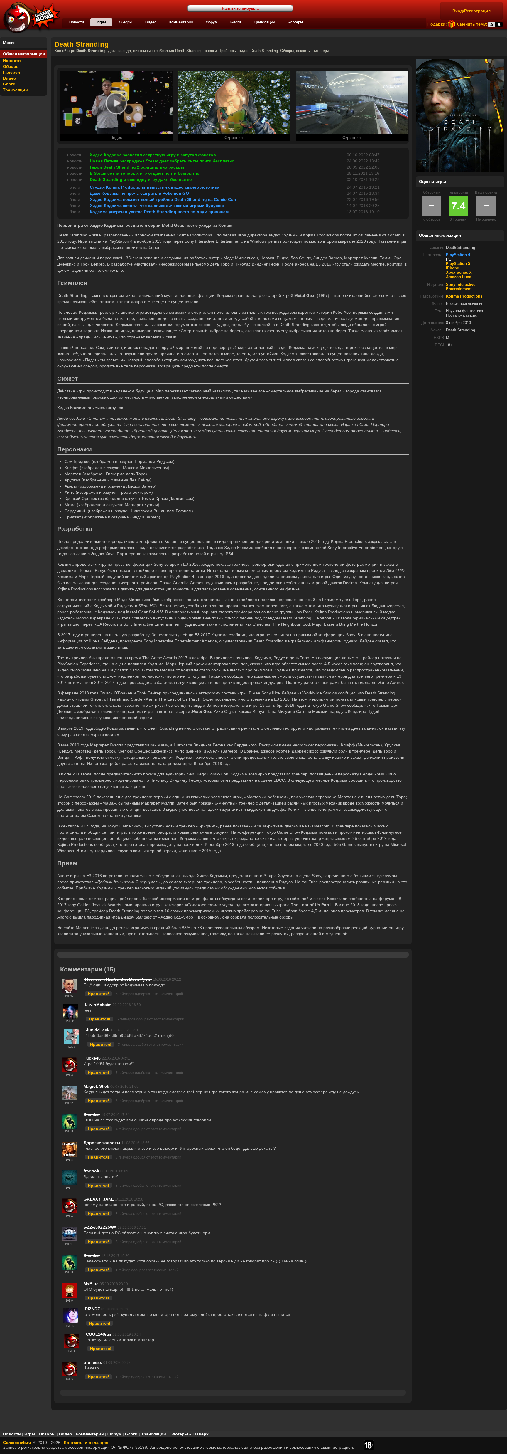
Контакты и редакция (86, 1442)
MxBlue (91, 1283)
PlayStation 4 (458, 255)
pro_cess (93, 1362)
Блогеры (295, 22)
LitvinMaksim (98, 1004)
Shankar (92, 1114)
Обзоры (125, 22)
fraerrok (91, 1170)
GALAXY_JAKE (99, 1199)
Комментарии (181, 22)
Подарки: (437, 24)
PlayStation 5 (458, 264)
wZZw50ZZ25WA (100, 1227)
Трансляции (264, 22)
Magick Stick (96, 1086)
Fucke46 (92, 1058)
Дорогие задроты (102, 1142)
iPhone (452, 268)
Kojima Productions (464, 296)
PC (448, 259)
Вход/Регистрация (471, 11)
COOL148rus (98, 1334)
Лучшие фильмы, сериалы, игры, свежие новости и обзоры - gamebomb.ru (30, 17)
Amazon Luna (458, 277)
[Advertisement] (460, 393)
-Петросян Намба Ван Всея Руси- (118, 979)
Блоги (235, 22)
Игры (101, 22)
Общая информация (24, 53)
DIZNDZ (92, 1309)
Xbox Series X (459, 273)
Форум (211, 22)
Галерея (11, 72)
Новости (76, 22)
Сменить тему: (472, 24)
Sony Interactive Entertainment (460, 287)
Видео (150, 22)
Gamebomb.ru (17, 1442)
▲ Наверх (198, 1434)
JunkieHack (97, 1029)
